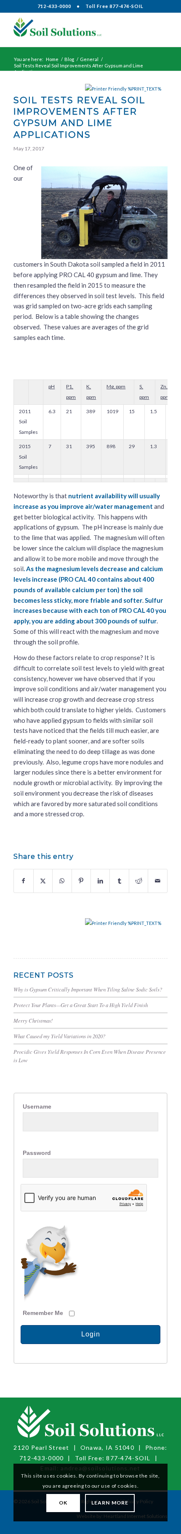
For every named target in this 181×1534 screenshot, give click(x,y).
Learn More (109, 1502)
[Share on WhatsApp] (62, 881)
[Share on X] (43, 881)
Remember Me (43, 1313)
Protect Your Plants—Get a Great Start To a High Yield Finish (80, 1004)
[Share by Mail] (157, 881)
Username (37, 1107)
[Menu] (156, 30)
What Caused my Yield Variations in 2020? (59, 1036)
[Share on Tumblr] (119, 881)
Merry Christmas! (33, 1020)
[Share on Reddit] (138, 881)
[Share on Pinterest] (81, 881)
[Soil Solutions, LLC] (74, 30)
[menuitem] (156, 30)
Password (37, 1153)
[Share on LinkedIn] (100, 881)
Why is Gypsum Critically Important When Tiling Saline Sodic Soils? (87, 989)
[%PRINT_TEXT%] (106, 88)
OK (63, 1502)
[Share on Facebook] (23, 881)
